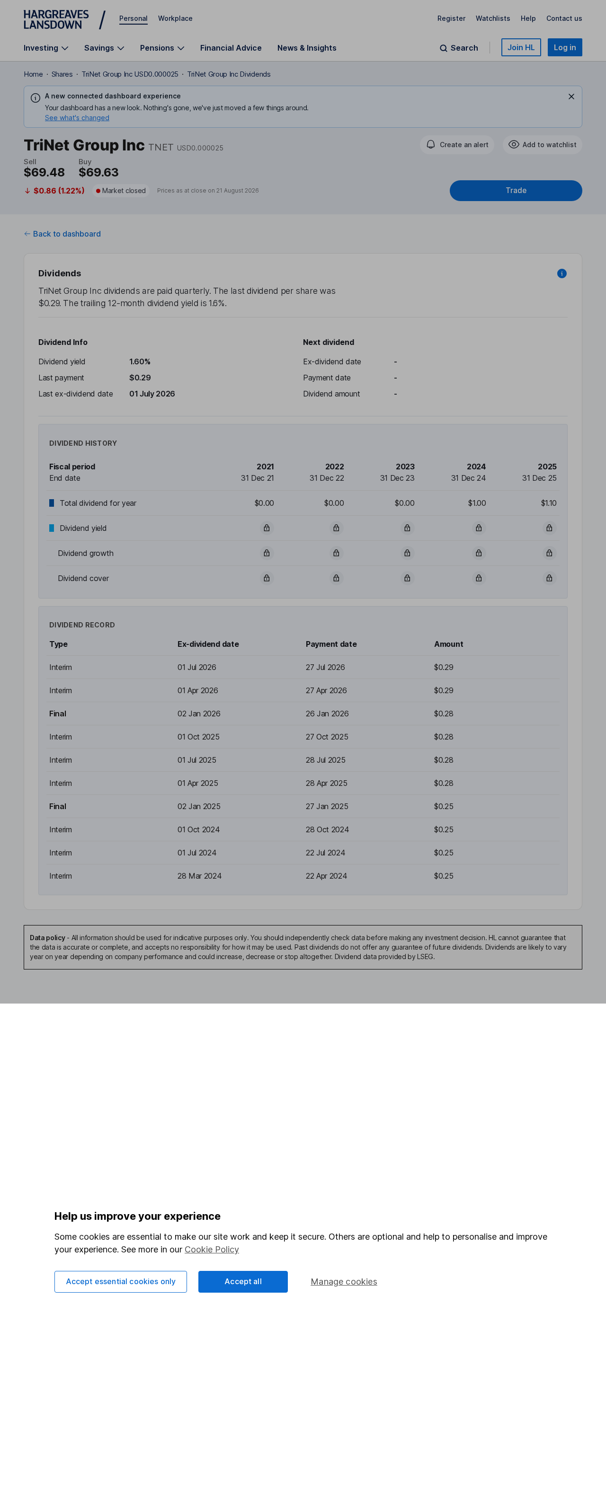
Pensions (157, 48)
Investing (41, 48)
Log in (565, 47)
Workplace (175, 18)
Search (464, 48)
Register (451, 18)
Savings (99, 48)
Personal (133, 18)
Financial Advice (231, 48)
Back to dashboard (67, 233)
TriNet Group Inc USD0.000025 (129, 74)
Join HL (521, 47)
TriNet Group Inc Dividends (229, 74)
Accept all (243, 1281)
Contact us (564, 18)
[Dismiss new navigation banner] (571, 96)
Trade (516, 190)
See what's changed (77, 118)
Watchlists (493, 18)
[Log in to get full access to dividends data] (267, 528)
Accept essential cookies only (121, 1281)
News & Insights (307, 48)
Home (33, 74)
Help (528, 18)
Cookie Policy (212, 1249)
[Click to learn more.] (562, 273)
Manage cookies (344, 1282)
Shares (62, 74)
